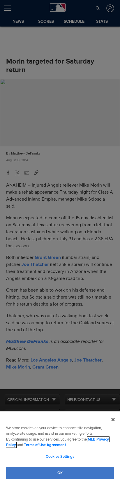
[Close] (113, 419)
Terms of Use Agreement (45, 445)
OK (60, 473)
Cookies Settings (60, 456)
